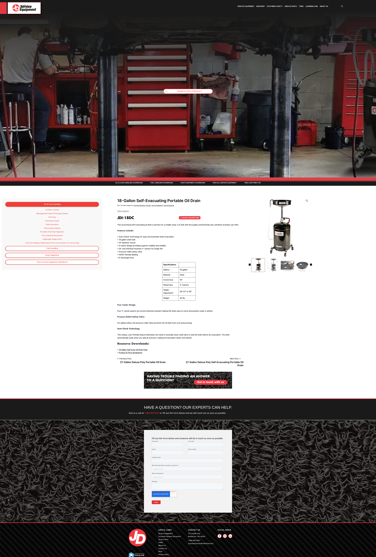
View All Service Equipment (225, 183)
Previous (250, 265)
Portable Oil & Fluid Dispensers (52, 232)
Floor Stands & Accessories (52, 235)
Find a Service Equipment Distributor (52, 262)
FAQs (160, 551)
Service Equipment (246, 6)
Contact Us (162, 548)
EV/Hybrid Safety (275, 6)
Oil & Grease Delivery (52, 228)
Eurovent (260, 6)
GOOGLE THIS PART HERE (190, 218)
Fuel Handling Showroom (161, 183)
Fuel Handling (52, 248)
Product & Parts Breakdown (130, 353)
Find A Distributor (252, 183)
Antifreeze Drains (52, 221)
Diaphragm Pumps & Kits (52, 239)
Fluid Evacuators (52, 224)
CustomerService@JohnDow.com (200, 543)
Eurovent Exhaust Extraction (169, 536)
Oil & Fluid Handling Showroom (129, 183)
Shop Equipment (52, 255)
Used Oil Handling (168, 205)
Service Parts (291, 6)
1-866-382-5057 (194, 540)
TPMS (301, 6)
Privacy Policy (163, 554)
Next (311, 265)
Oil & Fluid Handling (52, 204)
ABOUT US (324, 6)
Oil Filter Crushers (52, 210)
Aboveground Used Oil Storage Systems (52, 213)
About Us (162, 545)
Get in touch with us (210, 382)
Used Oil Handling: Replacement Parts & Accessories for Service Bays (52, 243)
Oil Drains (52, 217)
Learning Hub (312, 6)
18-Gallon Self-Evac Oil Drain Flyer (133, 350)
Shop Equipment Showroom (193, 183)
